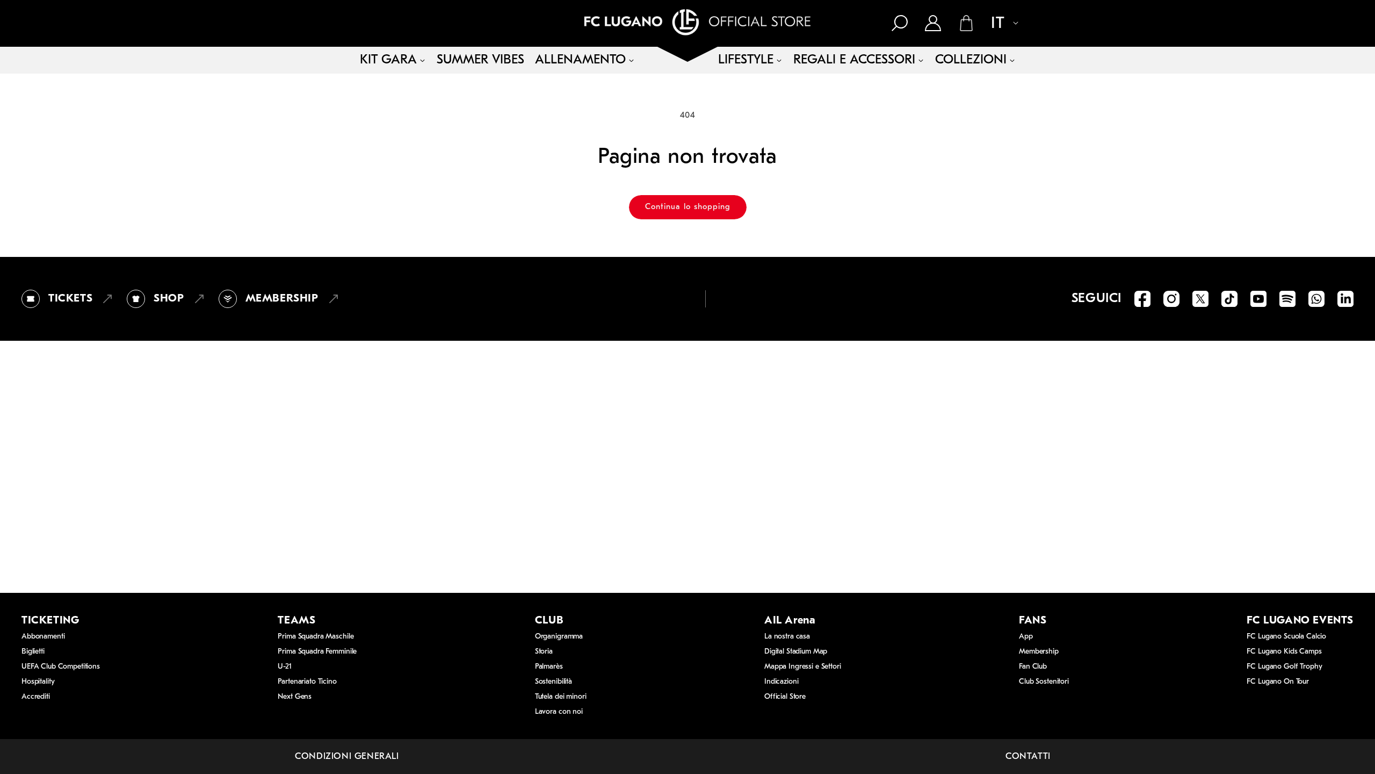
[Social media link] (1142, 299)
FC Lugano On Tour (1278, 682)
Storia (544, 652)
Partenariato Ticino (307, 682)
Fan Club (1033, 667)
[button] (899, 23)
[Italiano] (999, 24)
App (1026, 637)
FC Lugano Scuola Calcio (1286, 637)
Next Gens (295, 697)
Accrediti (35, 697)
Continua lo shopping (687, 207)
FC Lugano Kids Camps (1284, 652)
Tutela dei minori (561, 697)
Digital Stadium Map (795, 652)
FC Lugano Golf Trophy (1284, 667)
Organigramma (559, 637)
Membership (1039, 652)
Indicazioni (781, 682)
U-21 (284, 667)
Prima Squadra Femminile (317, 652)
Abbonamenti (42, 637)
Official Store (785, 697)
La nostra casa (787, 637)
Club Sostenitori (1044, 682)
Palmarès (549, 667)
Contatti (1028, 756)
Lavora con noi (559, 712)
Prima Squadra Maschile (315, 637)
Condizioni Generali (347, 756)
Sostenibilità (553, 682)
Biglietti (33, 652)
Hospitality (37, 682)
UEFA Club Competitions (60, 667)
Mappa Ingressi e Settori (802, 667)
